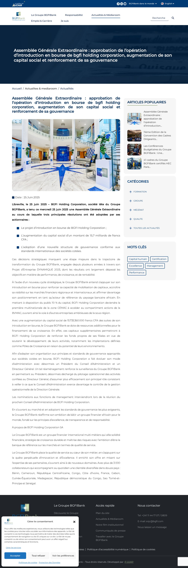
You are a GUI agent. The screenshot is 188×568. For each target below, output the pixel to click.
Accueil (17, 88)
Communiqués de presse (111, 530)
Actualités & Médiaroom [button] (106, 15)
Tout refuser (38, 555)
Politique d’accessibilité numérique (108, 549)
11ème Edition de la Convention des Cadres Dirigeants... (157, 135)
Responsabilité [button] (74, 15)
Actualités (66, 88)
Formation (140, 191)
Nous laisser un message (152, 527)
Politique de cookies (143, 549)
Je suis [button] (65, 21)
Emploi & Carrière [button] (41, 21)
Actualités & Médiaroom (109, 519)
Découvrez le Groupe (66, 513)
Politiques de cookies (28, 562)
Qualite (138, 219)
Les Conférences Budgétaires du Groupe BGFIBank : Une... (157, 149)
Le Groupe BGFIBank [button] (43, 15)
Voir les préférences (63, 555)
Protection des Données (49, 562)
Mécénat (139, 210)
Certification (159, 259)
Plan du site (102, 513)
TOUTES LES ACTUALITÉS (147, 228)
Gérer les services (13, 547)
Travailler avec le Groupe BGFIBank (110, 538)
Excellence (135, 265)
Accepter (15, 555)
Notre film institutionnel (110, 524)
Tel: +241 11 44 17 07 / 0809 (152, 515)
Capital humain (138, 259)
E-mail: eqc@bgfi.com (150, 521)
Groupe (138, 200)
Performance (136, 272)
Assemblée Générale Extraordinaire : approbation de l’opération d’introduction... (156, 118)
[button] (74, 521)
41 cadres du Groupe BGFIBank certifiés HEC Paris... (157, 163)
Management (155, 265)
